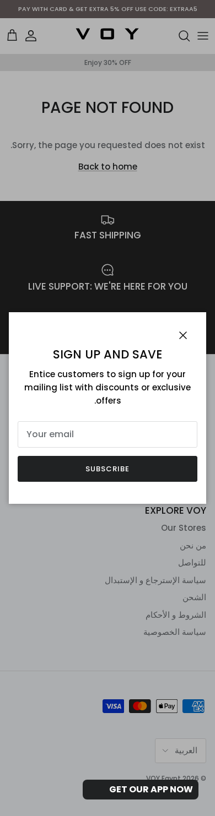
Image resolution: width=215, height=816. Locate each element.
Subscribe (107, 469)
